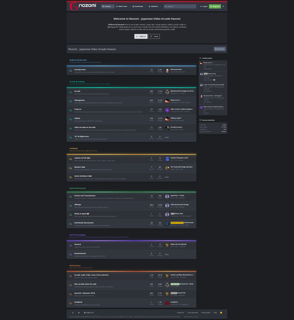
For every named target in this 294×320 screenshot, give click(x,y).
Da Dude (182, 72)
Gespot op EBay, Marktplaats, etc (183, 275)
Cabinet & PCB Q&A (82, 158)
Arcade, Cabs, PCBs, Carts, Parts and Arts (91, 275)
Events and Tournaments (84, 195)
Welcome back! (176, 69)
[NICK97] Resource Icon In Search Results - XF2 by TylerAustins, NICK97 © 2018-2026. (157, 317)
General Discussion (77, 188)
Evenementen (80, 253)
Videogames (79, 100)
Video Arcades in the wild (84, 127)
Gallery (77, 118)
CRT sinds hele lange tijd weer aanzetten (186, 167)
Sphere (181, 130)
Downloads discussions (84, 223)
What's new (123, 6)
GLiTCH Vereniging (77, 235)
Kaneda (187, 102)
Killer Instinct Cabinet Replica (181, 109)
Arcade (77, 91)
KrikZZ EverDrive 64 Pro (186, 223)
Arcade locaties (176, 127)
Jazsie (181, 160)
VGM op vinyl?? (176, 118)
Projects (77, 109)
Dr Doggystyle (183, 304)
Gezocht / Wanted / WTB (84, 293)
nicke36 (186, 112)
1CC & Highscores (81, 136)
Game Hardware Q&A (83, 176)
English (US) (89, 313)
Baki (181, 169)
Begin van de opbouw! (179, 244)
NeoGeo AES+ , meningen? (213, 96)
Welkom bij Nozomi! (78, 60)
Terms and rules (192, 313)
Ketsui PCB (178, 293)
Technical (73, 148)
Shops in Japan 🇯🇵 (81, 214)
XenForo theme (188, 317)
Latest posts (207, 58)
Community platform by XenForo (85, 317)
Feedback (78, 302)
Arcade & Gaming (76, 81)
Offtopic (77, 204)
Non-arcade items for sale (85, 284)
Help (215, 313)
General (77, 244)
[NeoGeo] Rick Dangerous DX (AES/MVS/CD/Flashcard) (190, 91)
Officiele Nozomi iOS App (180, 205)
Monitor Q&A (79, 167)
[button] (113, 6)
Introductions (80, 69)
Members (154, 6)
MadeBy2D (121, 317)
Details (131, 317)
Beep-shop (177, 213)
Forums (108, 6)
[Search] (223, 6)
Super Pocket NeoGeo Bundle (214, 85)
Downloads (139, 6)
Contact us (180, 313)
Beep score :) (175, 100)
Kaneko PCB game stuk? (179, 158)
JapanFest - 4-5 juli (177, 195)
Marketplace (75, 265)
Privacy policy (205, 313)
